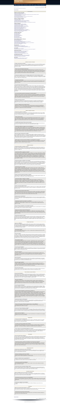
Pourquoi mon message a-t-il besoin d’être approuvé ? (20, 30)
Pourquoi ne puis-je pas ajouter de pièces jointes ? (20, 28)
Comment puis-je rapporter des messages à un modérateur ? (21, 29)
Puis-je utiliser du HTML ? (17, 33)
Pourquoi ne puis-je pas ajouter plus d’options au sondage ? (21, 26)
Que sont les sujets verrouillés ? (18, 37)
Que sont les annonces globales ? (18, 35)
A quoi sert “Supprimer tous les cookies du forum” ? (20, 17)
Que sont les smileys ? (17, 34)
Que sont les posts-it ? (17, 36)
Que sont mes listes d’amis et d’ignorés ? (19, 48)
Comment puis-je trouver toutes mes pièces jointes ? (20, 58)
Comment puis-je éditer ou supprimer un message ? (20, 24)
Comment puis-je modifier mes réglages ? (19, 19)
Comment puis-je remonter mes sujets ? (19, 31)
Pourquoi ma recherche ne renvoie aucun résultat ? (20, 51)
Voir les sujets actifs (23, 8)
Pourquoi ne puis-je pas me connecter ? (19, 13)
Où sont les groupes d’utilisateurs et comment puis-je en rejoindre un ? (22, 41)
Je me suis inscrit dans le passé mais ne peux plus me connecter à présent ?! (23, 16)
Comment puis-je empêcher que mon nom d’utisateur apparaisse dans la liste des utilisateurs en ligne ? (26, 14)
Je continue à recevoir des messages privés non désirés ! (21, 46)
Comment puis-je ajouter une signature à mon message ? (21, 25)
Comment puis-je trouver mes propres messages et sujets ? (21, 53)
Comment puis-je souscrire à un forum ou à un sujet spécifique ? (22, 55)
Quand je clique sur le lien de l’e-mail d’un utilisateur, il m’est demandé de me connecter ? (25, 22)
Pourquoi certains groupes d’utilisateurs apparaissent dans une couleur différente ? (24, 42)
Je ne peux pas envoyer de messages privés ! (19, 45)
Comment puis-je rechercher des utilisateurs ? (19, 52)
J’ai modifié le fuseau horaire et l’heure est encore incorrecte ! (21, 20)
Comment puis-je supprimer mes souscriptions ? (20, 56)
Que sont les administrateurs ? (17, 39)
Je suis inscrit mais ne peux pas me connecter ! (19, 15)
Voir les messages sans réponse (17, 8)
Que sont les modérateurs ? (17, 40)
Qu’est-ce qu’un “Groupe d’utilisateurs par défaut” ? (20, 43)
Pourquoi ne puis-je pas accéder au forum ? (19, 27)
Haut (15, 73)
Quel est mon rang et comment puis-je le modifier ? (20, 21)
